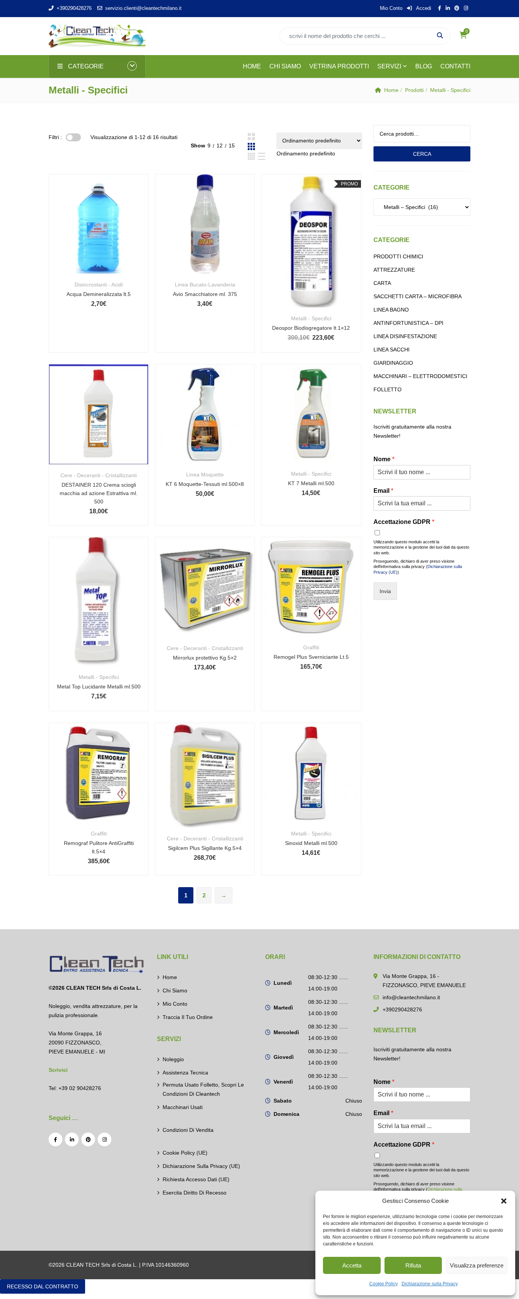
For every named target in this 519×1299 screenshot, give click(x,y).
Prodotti (414, 90)
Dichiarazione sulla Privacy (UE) (201, 1166)
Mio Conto (391, 8)
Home (391, 90)
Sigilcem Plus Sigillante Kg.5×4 (205, 848)
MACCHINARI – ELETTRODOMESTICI (420, 376)
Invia (385, 591)
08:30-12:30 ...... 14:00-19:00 (328, 983)
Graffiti (311, 647)
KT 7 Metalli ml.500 (311, 483)
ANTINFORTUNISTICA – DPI (408, 323)
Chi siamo (175, 990)
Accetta (351, 1265)
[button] (504, 1201)
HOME (252, 66)
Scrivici (58, 1070)
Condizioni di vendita (188, 1130)
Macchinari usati (183, 1107)
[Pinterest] (88, 1139)
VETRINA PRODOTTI (339, 66)
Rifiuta (413, 1265)
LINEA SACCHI (391, 350)
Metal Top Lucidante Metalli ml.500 (99, 687)
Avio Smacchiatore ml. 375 (205, 294)
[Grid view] (251, 136)
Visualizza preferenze (476, 1265)
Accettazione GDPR (403, 522)
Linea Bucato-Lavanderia (205, 285)
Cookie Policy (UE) (185, 1153)
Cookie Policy (383, 1283)
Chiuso (353, 1101)
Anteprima (98, 255)
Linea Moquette (205, 475)
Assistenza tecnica (185, 1073)
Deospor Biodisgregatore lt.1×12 (311, 328)
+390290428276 (74, 8)
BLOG (423, 66)
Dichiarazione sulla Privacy (430, 1283)
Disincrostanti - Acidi (98, 285)
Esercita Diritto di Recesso (194, 1193)
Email (383, 490)
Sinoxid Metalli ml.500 (311, 843)
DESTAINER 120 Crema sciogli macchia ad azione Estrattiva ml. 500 (99, 493)
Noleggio (173, 1059)
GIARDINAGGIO (393, 363)
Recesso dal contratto (42, 1286)
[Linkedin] (72, 1139)
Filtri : (55, 137)
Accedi (423, 8)
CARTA (382, 283)
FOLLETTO (387, 389)
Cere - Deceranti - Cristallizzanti (98, 475)
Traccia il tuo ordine (188, 1017)
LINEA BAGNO (391, 310)
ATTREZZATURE (394, 270)
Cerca (422, 154)
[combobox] (306, 153)
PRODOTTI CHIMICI (398, 256)
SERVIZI (389, 66)
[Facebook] (55, 1139)
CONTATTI (455, 66)
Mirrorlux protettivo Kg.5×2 (205, 658)
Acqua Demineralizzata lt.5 (98, 294)
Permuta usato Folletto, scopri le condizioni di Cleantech (203, 1089)
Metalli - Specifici (311, 318)
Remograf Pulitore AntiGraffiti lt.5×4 (99, 847)
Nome (383, 459)
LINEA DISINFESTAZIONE (405, 336)
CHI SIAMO (285, 66)
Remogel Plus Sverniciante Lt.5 (311, 657)
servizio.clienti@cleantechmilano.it (143, 8)
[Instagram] (104, 1139)
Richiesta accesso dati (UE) (196, 1179)
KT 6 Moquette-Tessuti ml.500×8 (205, 484)
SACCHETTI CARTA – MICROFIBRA (417, 296)
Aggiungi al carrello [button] (98, 233)
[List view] (261, 156)
